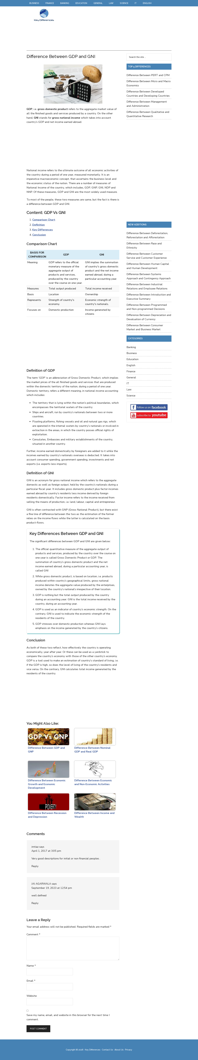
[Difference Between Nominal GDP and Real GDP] (94, 736)
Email (31, 981)
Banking (131, 347)
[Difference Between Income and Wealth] (94, 801)
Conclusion (39, 235)
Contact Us (107, 1050)
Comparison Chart (43, 220)
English (131, 365)
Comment (33, 934)
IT (128, 383)
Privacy (128, 1050)
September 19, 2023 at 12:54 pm (51, 888)
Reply (34, 866)
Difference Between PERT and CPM (148, 75)
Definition (38, 225)
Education (132, 359)
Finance (131, 371)
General (131, 377)
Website (32, 996)
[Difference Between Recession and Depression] (48, 801)
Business (132, 353)
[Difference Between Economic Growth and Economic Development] (48, 768)
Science (131, 395)
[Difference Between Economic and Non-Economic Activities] (94, 768)
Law (129, 389)
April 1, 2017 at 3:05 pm (46, 851)
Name (31, 966)
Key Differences (44, 14)
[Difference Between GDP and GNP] (48, 736)
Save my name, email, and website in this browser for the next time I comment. (68, 1017)
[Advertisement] (114, 28)
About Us (119, 1050)
